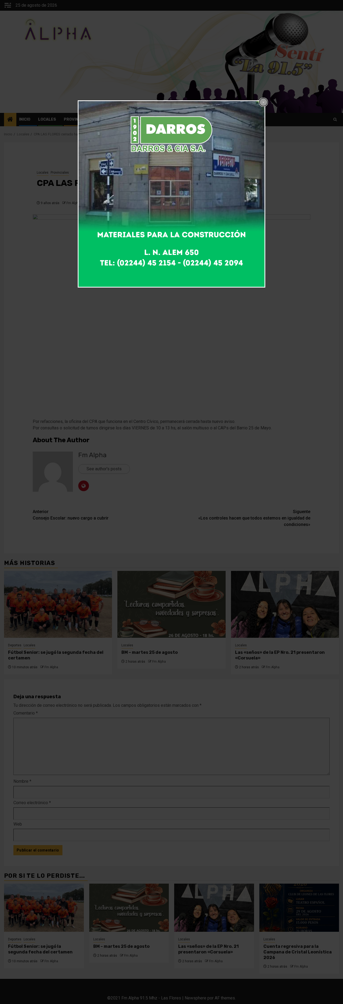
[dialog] (171, 194)
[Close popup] (263, 102)
